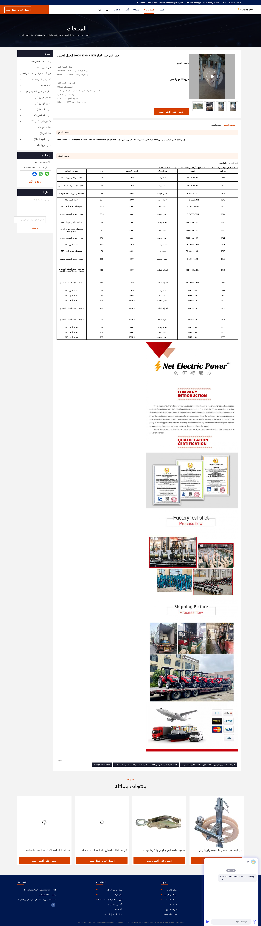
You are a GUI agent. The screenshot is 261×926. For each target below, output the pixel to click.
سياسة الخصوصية (170, 914)
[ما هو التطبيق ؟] (41, 174)
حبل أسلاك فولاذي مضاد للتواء (110, 900)
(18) (40, 79)
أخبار (127, 10)
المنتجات (150, 10)
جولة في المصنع (170, 895)
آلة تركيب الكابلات (115, 904)
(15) (35, 73)
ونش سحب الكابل (114, 890)
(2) (41, 103)
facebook (53, 905)
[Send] (207, 922)
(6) (45, 133)
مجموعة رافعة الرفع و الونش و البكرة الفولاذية (221, 850)
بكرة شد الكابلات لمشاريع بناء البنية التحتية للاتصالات (161, 850)
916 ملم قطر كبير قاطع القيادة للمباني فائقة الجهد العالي (44, 850)
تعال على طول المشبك (113, 914)
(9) (44, 145)
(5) (42, 115)
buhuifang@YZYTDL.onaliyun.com (204, 3)
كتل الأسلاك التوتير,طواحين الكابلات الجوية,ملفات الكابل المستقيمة (208, 764)
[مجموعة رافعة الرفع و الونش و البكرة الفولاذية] (216, 822)
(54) (41, 61)
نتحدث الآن (35, 181)
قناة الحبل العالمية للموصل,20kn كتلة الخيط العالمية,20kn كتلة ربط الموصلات (146, 764)
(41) (44, 67)
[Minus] (207, 861)
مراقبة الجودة (171, 900)
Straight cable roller (102, 764)
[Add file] (254, 922)
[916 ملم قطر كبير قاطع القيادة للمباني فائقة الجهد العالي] (44, 822)
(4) (44, 127)
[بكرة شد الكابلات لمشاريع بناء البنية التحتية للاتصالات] (159, 822)
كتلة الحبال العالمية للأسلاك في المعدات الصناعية (105, 850)
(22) (42, 139)
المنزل (161, 10)
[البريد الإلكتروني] (34, 174)
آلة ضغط (118, 909)
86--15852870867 (233, 3)
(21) (44, 109)
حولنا (137, 10)
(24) (38, 91)
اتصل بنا (173, 904)
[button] (236, 106)
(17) (40, 121)
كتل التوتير (68, 35)
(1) (41, 97)
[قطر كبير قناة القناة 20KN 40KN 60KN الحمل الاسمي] (212, 76)
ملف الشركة (172, 890)
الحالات (117, 10)
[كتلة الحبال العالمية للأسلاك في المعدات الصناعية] (102, 822)
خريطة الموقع (171, 909)
